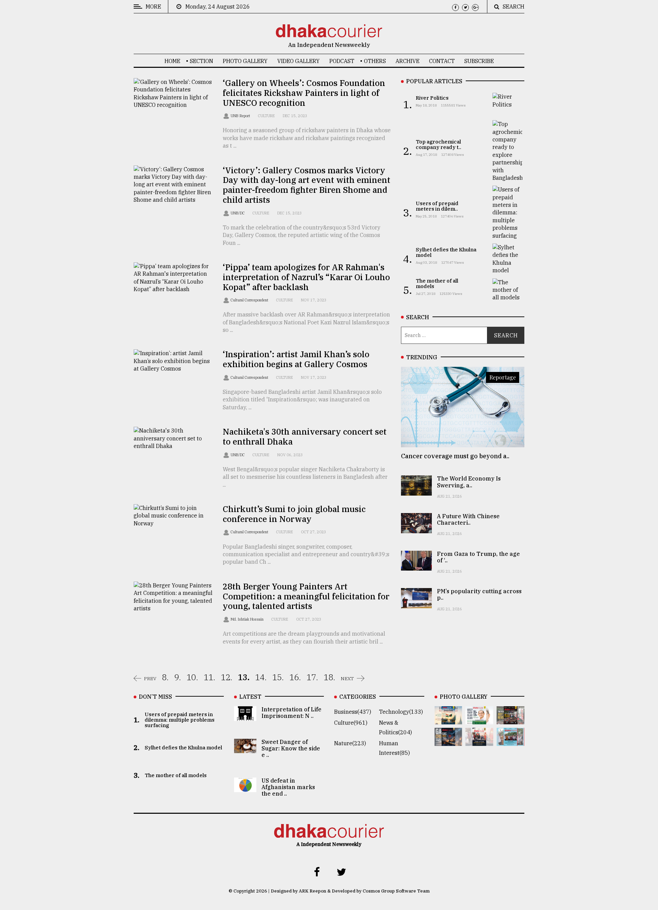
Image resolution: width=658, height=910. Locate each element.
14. (261, 677)
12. (226, 677)
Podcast (341, 61)
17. (312, 677)
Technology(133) (401, 711)
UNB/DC (238, 213)
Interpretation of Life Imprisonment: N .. (291, 712)
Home (172, 61)
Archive (407, 61)
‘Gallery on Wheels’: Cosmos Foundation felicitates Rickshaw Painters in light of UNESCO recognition (304, 92)
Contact (442, 61)
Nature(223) (350, 743)
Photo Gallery (245, 61)
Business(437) (352, 711)
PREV (150, 678)
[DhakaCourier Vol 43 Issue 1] (479, 741)
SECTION (201, 61)
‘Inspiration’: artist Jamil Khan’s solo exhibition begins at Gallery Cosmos (296, 359)
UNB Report (241, 115)
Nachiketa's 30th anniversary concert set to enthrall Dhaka (305, 436)
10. (192, 677)
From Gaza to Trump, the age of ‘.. (478, 557)
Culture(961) (350, 722)
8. (165, 677)
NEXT (347, 678)
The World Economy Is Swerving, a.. (469, 481)
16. (295, 677)
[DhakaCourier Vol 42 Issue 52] (510, 741)
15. (278, 677)
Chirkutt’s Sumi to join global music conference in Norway (294, 513)
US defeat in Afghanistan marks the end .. (288, 787)
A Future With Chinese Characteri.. (468, 519)
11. (209, 677)
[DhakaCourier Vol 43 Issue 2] (448, 741)
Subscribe (479, 61)
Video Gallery (298, 61)
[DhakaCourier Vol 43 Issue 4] (479, 719)
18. (329, 677)
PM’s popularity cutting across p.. (479, 594)
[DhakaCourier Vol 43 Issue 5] (448, 719)
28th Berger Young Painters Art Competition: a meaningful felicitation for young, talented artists (306, 596)
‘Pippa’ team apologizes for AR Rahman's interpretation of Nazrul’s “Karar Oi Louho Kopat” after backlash (306, 277)
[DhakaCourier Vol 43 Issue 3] (510, 719)
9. (177, 677)
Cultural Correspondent (250, 300)
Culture (266, 115)
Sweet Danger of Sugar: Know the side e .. (290, 748)
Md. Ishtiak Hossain (248, 619)
